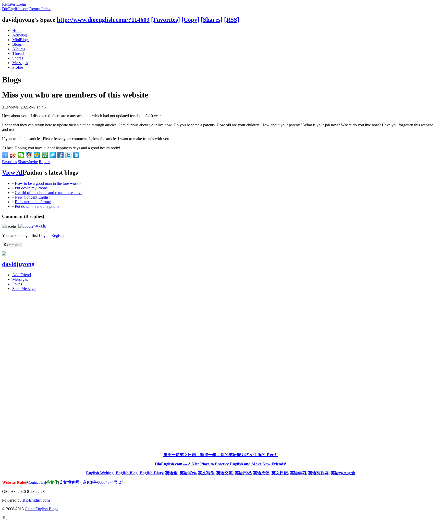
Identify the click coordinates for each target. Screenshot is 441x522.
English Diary (151, 473)
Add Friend (21, 275)
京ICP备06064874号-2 (102, 482)
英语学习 (298, 473)
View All (13, 172)
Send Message (23, 288)
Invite (33, 162)
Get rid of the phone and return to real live (48, 192)
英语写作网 (318, 473)
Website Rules (14, 482)
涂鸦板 (40, 226)
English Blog (127, 473)
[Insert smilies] (9, 226)
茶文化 (52, 482)
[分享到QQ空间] (37, 155)
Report (44, 162)
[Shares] (212, 19)
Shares (17, 58)
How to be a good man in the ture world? (48, 183)
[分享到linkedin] (76, 155)
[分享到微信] (21, 155)
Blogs (17, 44)
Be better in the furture (33, 202)
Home (17, 30)
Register (8, 4)
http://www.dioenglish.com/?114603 (103, 19)
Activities (20, 35)
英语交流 (224, 473)
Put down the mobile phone (37, 206)
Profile (17, 67)
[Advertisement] (220, 371)
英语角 (171, 473)
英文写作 (206, 473)
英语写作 (188, 473)
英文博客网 (69, 482)
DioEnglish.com (15, 9)
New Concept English (33, 197)
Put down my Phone (31, 188)
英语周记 (261, 473)
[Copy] (190, 19)
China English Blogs (41, 509)
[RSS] (231, 19)
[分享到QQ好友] (29, 155)
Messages (20, 62)
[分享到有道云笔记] (53, 155)
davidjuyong (18, 264)
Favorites (9, 162)
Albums (18, 49)
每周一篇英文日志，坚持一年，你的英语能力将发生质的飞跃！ (220, 455)
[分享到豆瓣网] (45, 155)
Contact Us (36, 482)
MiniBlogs (20, 40)
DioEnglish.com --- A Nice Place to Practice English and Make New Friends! (220, 464)
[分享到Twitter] (68, 155)
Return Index (40, 9)
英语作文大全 (343, 473)
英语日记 (243, 473)
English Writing (100, 473)
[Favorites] (165, 19)
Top (5, 517)
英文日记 (280, 473)
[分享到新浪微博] (13, 155)
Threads (18, 53)
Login (21, 4)
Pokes (17, 284)
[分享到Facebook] (60, 155)
